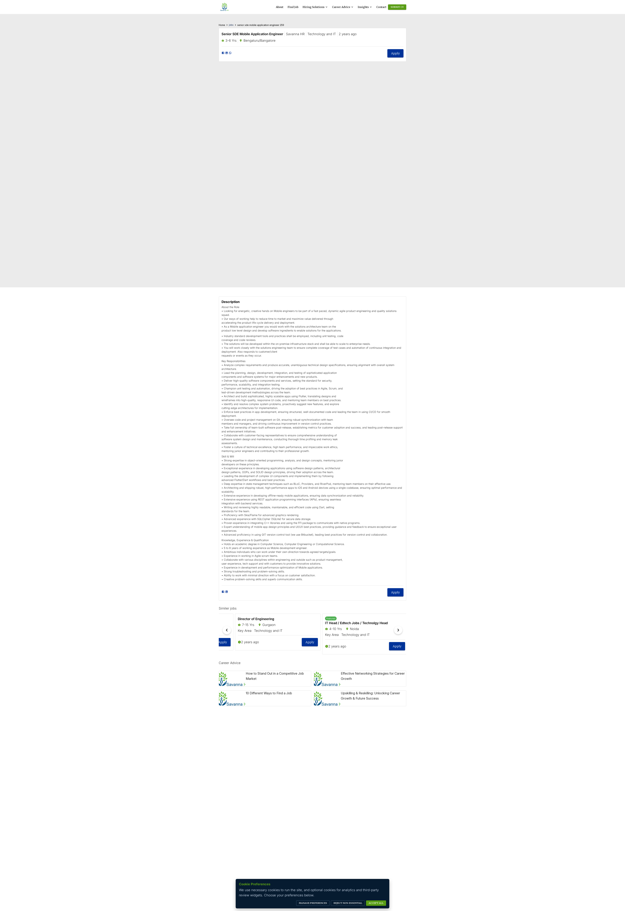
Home (222, 25)
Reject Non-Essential (347, 903)
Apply (395, 53)
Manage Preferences (313, 903)
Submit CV (397, 7)
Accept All (376, 903)
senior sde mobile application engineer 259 (260, 25)
